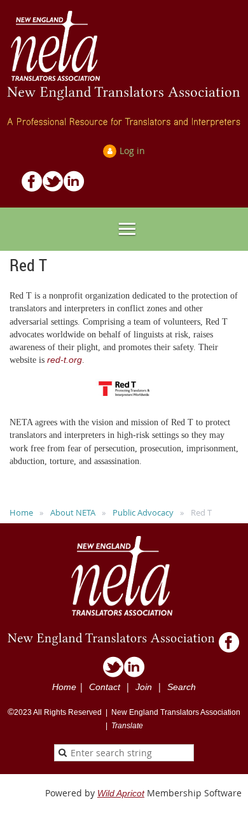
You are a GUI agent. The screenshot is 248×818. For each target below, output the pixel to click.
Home (21, 512)
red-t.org (64, 360)
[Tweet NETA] (53, 188)
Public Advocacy (143, 512)
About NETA (72, 512)
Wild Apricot (120, 793)
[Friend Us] (32, 188)
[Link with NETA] (74, 188)
